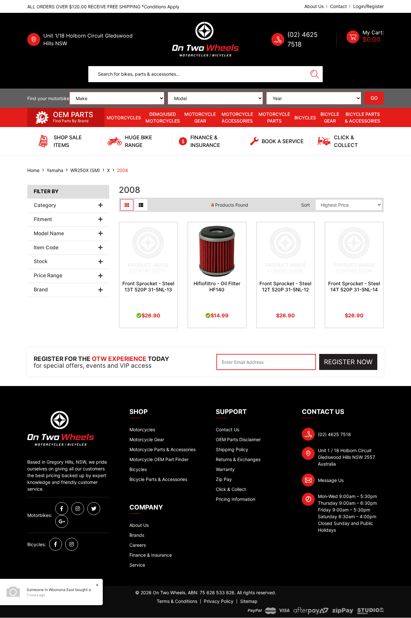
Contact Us (227, 429)
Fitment (43, 219)
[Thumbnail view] (126, 204)
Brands (136, 535)
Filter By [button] (46, 191)
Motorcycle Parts (274, 117)
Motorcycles (124, 117)
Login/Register (368, 6)
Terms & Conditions (177, 601)
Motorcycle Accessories (237, 117)
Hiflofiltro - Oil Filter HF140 (217, 286)
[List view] (141, 204)
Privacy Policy (218, 601)
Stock (41, 261)
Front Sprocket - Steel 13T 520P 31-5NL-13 (148, 286)
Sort (305, 205)
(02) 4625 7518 (334, 434)
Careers (137, 545)
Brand (41, 290)
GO (374, 98)
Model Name (49, 233)
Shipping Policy (232, 449)
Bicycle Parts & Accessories (362, 117)
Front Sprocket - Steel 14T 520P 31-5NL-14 (354, 286)
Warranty (225, 469)
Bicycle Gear (329, 117)
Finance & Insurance (150, 555)
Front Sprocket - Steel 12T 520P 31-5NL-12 (285, 286)
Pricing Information (235, 499)
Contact (338, 6)
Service (137, 565)
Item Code (46, 248)
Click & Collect (231, 489)
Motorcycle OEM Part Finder (158, 459)
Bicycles (305, 117)
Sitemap (249, 601)
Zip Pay (224, 479)
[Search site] (315, 74)
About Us (314, 6)
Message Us (331, 480)
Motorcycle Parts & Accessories (162, 449)
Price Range (48, 276)
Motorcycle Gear (200, 117)
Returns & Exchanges (238, 459)
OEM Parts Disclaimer (238, 439)
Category (45, 205)
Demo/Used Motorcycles (162, 117)
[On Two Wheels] (205, 39)
